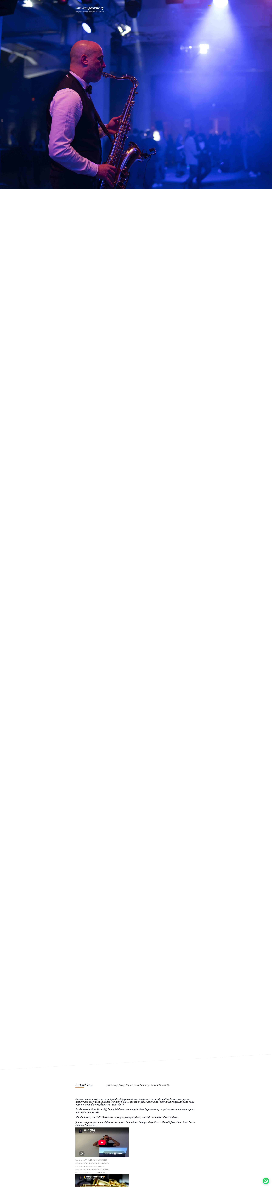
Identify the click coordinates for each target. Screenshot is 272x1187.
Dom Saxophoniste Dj (89, 8)
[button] (266, 1181)
